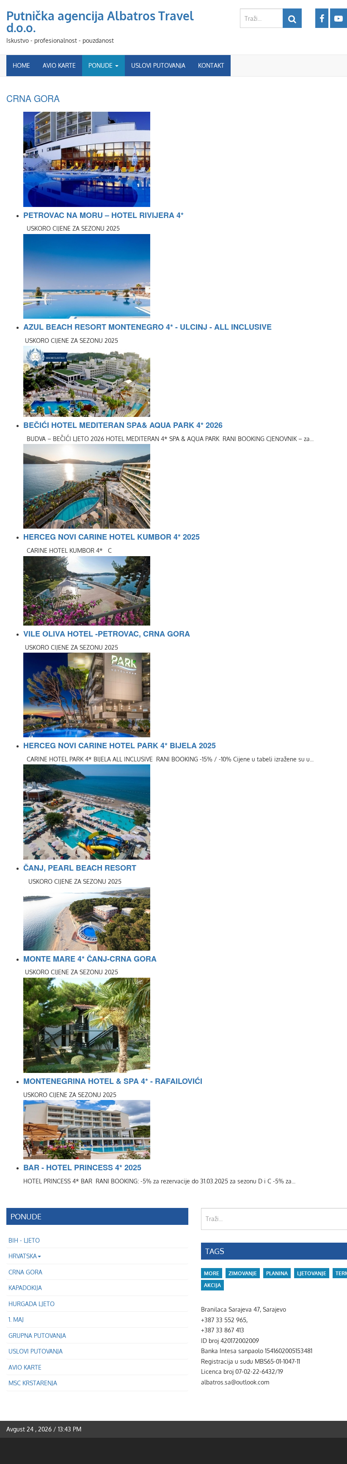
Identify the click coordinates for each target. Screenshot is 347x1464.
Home (21, 65)
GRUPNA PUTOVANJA (37, 1335)
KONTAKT (211, 65)
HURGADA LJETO (31, 1303)
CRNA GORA (33, 98)
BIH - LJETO (24, 1240)
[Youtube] (338, 18)
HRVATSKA (22, 1256)
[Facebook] (321, 18)
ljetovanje (311, 1273)
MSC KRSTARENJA (32, 1383)
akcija (212, 1285)
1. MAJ (16, 1319)
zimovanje (243, 1273)
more (211, 1273)
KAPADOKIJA (25, 1287)
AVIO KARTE (59, 65)
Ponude (101, 65)
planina (277, 1273)
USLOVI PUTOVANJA (158, 65)
